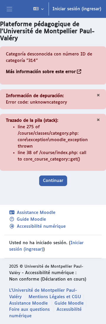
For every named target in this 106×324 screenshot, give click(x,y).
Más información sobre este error (41, 72)
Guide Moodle (31, 219)
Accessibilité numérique (41, 226)
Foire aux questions (29, 309)
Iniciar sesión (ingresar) (76, 9)
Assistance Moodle (36, 212)
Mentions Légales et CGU (55, 297)
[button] (38, 9)
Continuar (53, 180)
